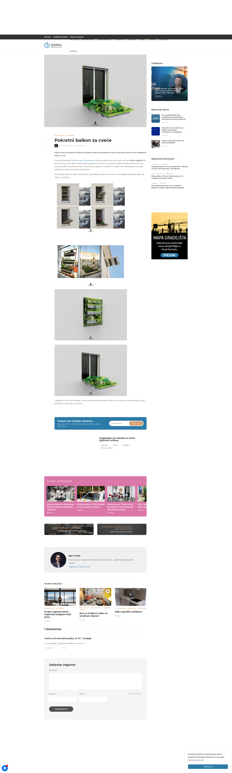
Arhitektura (88, 40)
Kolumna (131, 40)
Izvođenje (106, 527)
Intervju (120, 40)
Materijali (119, 527)
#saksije (126, 445)
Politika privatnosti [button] (195, 760)
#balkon (104, 445)
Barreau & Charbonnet (84, 160)
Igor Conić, (62, 145)
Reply (64, 648)
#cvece (115, 445)
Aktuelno (74, 40)
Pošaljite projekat (60, 37)
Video (82, 610)
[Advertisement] (74, 454)
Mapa (141, 40)
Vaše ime (53, 694)
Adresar (73, 51)
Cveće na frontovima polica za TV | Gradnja (67, 638)
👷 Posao (152, 40)
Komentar (53, 670)
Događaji (163, 40)
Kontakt (47, 37)
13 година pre (48, 648)
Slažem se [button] (208, 767)
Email (82, 694)
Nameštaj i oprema (64, 135)
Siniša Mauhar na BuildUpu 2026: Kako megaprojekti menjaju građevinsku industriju (169, 91)
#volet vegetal (106, 448)
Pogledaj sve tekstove (79, 567)
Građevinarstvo (104, 40)
